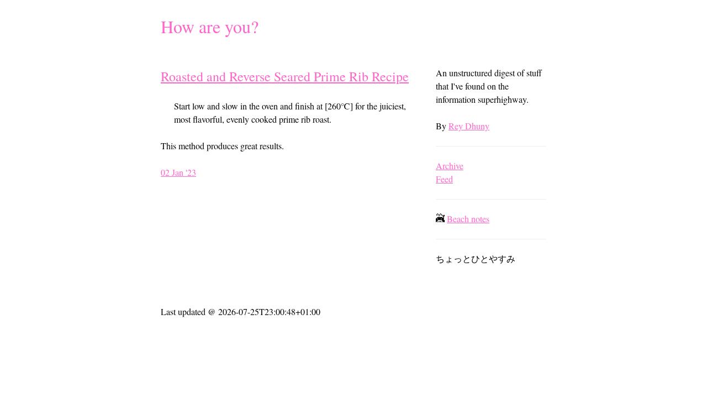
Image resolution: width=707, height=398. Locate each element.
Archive (449, 165)
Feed (444, 179)
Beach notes (468, 218)
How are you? (209, 26)
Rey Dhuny (469, 126)
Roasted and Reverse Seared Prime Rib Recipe (285, 76)
